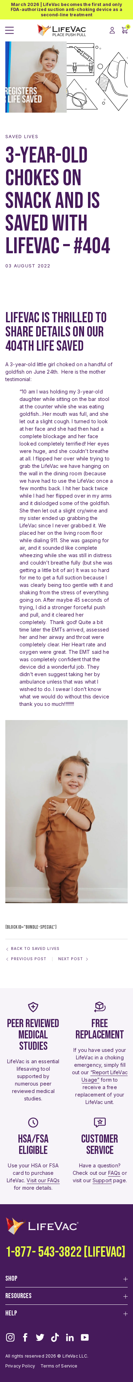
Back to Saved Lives (35, 949)
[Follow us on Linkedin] (70, 1337)
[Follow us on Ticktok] (55, 1337)
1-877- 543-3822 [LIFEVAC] (65, 1252)
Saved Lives (21, 136)
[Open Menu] (9, 30)
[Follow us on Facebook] (25, 1337)
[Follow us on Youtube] (85, 1337)
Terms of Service (58, 1366)
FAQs (114, 1173)
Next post (70, 959)
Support (102, 1180)
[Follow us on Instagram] (10, 1337)
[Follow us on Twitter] (40, 1337)
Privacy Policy (20, 1366)
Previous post (28, 959)
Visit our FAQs (43, 1180)
